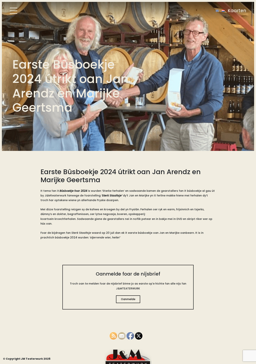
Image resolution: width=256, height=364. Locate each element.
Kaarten (237, 10)
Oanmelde (128, 299)
